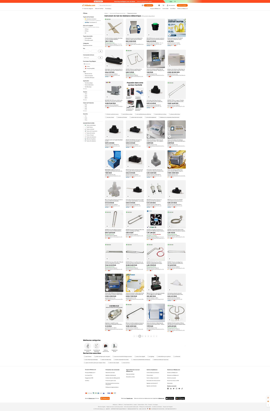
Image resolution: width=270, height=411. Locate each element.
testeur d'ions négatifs (140, 356)
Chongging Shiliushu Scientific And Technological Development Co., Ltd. (156, 75)
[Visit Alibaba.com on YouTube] (179, 388)
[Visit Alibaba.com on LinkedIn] (171, 388)
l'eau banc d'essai (110, 117)
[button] (142, 5)
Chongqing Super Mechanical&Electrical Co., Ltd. (135, 44)
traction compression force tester (122, 359)
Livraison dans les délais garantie (113, 377)
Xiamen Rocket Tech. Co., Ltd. (173, 44)
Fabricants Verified (130, 374)
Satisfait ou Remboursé (111, 375)
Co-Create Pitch (88, 375)
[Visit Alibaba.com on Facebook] (168, 388)
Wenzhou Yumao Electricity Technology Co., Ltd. (114, 106)
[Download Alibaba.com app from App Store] (170, 398)
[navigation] (93, 175)
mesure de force (126, 362)
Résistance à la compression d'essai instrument (169, 117)
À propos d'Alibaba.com (90, 369)
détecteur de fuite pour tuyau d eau (161, 359)
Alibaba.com (161, 398)
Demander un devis (130, 376)
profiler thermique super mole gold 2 (102, 356)
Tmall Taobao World (128, 404)
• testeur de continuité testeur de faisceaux (141, 359)
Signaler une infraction (152, 385)
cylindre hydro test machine (136, 117)
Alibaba (106, 13)
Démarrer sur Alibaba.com (173, 375)
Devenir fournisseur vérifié (173, 380)
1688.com (120, 404)
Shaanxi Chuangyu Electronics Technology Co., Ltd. (114, 329)
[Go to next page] (156, 336)
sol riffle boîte (177, 356)
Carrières (87, 380)
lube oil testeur (88, 356)
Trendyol (150, 404)
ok (100, 51)
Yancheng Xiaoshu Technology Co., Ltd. (113, 45)
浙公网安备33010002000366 (158, 408)
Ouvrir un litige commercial (152, 377)
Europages (155, 404)
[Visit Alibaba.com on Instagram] (176, 388)
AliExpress (115, 404)
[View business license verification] (147, 409)
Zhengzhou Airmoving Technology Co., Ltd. (156, 238)
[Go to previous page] (134, 336)
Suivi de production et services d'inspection (112, 384)
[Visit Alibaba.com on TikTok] (182, 388)
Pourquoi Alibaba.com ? (90, 372)
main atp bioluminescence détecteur (143, 114)
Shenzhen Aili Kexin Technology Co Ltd (155, 299)
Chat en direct (150, 375)
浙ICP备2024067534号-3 (170, 408)
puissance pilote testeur (175, 114)
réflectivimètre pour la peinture (164, 356)
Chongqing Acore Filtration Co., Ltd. (113, 175)
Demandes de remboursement (153, 380)
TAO (146, 404)
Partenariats (169, 383)
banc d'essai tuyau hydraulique (91, 359)
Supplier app (130, 398)
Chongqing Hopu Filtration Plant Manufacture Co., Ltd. (176, 75)
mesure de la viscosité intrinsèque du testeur (123, 356)
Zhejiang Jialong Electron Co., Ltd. (154, 44)
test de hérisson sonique (127, 114)
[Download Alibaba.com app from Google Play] (180, 398)
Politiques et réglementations (112, 387)
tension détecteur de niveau (160, 114)
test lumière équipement (151, 117)
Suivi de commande (171, 377)
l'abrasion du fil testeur (122, 117)
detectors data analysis (114, 362)
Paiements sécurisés (110, 372)
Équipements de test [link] (132, 13)
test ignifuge (151, 356)
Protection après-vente (111, 380)
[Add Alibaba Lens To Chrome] (105, 398)
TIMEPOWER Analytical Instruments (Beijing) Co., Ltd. (176, 175)
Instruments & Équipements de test (117, 13)
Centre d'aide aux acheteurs (153, 372)
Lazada (135, 404)
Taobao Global (141, 404)
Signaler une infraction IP (152, 383)
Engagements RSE (89, 377)
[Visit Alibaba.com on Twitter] (174, 388)
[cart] (164, 5)
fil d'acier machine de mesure (113, 114)
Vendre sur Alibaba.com (172, 372)
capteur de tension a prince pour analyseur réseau (95, 362)
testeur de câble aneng (106, 359)
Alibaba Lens (91, 398)
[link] (268, 397)
